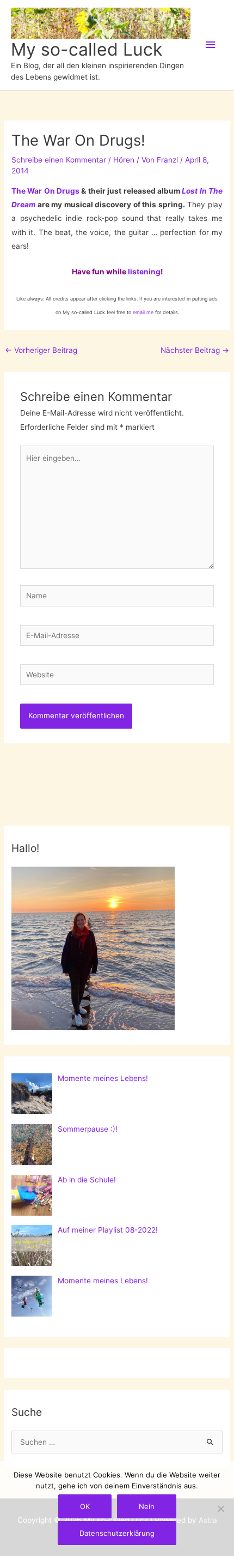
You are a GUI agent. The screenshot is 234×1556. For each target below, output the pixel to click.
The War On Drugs (45, 191)
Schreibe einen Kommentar (58, 159)
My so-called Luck (86, 49)
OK (85, 1506)
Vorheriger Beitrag (41, 350)
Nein (147, 1506)
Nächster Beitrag (195, 350)
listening (144, 271)
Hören (123, 159)
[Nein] (220, 1508)
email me (143, 312)
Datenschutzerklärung (117, 1533)
